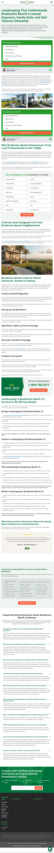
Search (38, 788)
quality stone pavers (20, 349)
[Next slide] (50, 542)
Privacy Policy (5, 813)
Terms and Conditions (4, 816)
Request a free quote (27, 63)
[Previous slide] (4, 542)
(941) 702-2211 (40, 384)
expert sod (8, 241)
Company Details (3, 809)
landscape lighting (34, 162)
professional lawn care (11, 162)
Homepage (4, 802)
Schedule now (27, 214)
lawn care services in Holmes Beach (18, 415)
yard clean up (26, 241)
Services (3, 804)
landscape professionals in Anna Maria (17, 456)
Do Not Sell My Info (43, 843)
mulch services (17, 241)
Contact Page (4, 806)
